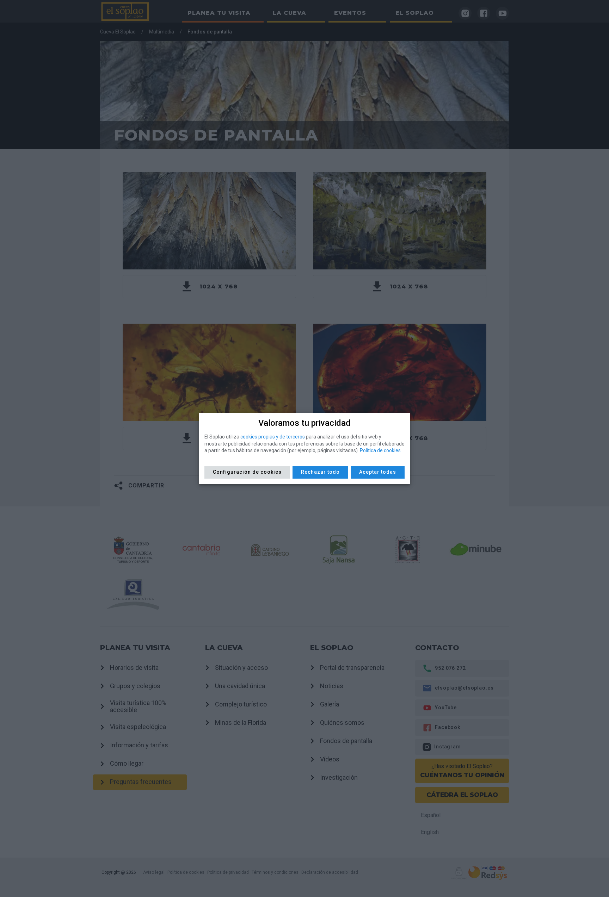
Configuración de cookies (247, 472)
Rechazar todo (320, 472)
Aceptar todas (377, 472)
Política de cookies (380, 450)
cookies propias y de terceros (272, 437)
